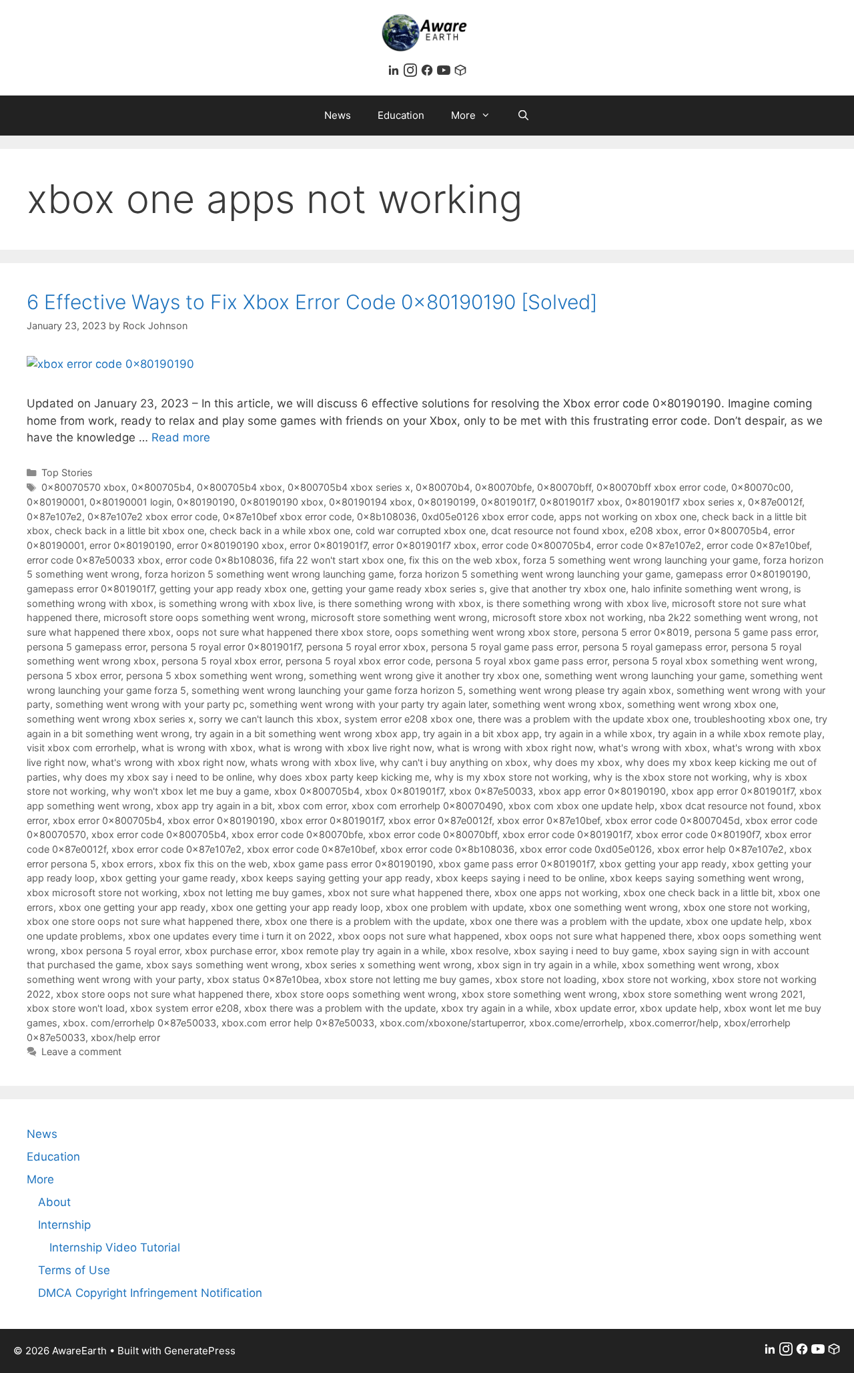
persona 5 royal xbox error (220, 660)
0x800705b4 (161, 487)
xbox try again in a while (495, 1008)
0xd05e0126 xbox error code (488, 516)
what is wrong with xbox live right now (345, 747)
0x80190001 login (130, 502)
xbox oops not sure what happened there (598, 936)
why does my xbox (576, 762)
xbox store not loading (545, 979)
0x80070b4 (443, 487)
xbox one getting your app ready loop (295, 907)
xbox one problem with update (455, 907)
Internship (64, 1224)
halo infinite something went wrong (710, 588)
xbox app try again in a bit (214, 805)
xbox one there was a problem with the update (575, 921)
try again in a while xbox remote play (740, 733)
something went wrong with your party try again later (368, 704)
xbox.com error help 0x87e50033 (298, 1022)
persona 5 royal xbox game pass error (521, 660)
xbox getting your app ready (663, 863)
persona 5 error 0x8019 (635, 632)
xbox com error (312, 805)
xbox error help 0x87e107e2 (720, 849)
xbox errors (127, 863)
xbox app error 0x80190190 (602, 791)
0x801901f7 (507, 502)
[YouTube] (445, 72)
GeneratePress (200, 1350)
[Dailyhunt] (460, 72)
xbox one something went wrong (603, 907)
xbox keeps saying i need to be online (520, 878)
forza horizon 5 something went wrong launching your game (535, 574)
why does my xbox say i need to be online (157, 777)
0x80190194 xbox (370, 502)
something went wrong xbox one (701, 704)
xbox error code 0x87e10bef (311, 849)
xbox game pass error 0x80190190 (353, 863)
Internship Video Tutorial (114, 1247)
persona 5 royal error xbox (366, 646)
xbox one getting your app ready (132, 907)
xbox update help (679, 1008)
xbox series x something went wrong (388, 964)
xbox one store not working (745, 907)
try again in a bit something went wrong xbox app (306, 733)
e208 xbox (654, 530)
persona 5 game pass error (755, 632)
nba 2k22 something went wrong (723, 617)
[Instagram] (412, 72)
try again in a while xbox (598, 733)
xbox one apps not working (556, 892)
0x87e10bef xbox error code (287, 516)
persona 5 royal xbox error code (358, 660)
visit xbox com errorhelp (81, 747)
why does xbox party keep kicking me (343, 777)
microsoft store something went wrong (399, 617)
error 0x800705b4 (726, 530)
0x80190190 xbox (282, 502)
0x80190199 (447, 502)
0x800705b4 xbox (239, 487)
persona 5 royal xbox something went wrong (713, 660)
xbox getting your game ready (168, 878)
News (337, 115)
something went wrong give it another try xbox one (424, 675)
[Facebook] (428, 72)
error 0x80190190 (130, 545)
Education (401, 115)
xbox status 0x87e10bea (263, 979)
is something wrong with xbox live (236, 603)
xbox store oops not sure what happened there (163, 994)
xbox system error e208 (184, 1008)
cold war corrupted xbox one (421, 530)
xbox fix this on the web (213, 863)
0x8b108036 (386, 516)
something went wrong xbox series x (110, 719)
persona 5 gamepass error (86, 646)
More (463, 115)
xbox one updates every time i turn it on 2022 (230, 936)
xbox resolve (479, 950)
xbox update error (594, 1008)
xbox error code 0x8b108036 (447, 849)
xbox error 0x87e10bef (548, 820)
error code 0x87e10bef (758, 545)
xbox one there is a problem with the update (364, 921)
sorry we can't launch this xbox (269, 719)
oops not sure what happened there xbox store (283, 632)
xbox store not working (654, 979)
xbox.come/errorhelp (576, 1022)
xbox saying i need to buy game (585, 950)
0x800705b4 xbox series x (349, 487)
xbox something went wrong (686, 964)
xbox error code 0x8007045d (672, 820)
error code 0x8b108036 (219, 560)
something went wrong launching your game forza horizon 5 (327, 690)
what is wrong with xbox (197, 747)
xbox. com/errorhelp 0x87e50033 (139, 1022)
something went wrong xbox (557, 704)
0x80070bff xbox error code (661, 487)
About (54, 1202)
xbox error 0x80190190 (221, 820)
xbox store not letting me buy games (407, 979)
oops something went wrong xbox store (485, 632)
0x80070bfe (503, 487)
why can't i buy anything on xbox (454, 762)
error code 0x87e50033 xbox (93, 560)
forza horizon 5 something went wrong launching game (269, 574)
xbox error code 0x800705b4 (158, 834)
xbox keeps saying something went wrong (705, 878)
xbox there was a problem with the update (340, 1008)
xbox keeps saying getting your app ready (335, 878)
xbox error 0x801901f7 (331, 820)
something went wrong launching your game (644, 675)
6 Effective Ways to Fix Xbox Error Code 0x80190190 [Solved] (312, 302)
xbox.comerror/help (674, 1022)
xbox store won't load (76, 1008)
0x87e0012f (775, 502)
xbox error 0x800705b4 (107, 820)
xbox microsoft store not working (102, 892)
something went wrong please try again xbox (569, 690)
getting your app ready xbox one (232, 588)
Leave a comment (81, 1051)
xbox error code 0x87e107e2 (176, 849)
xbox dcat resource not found (726, 805)
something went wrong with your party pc (149, 704)
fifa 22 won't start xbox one (342, 560)
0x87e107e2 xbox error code (152, 516)
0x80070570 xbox (83, 487)
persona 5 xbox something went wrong (215, 675)
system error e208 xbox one (408, 719)
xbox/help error (125, 1037)
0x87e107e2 (54, 516)
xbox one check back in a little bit (698, 892)
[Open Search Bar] (523, 115)
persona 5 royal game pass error (504, 646)
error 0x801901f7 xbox (424, 545)
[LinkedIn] (395, 72)
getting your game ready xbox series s (398, 588)
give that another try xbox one (558, 588)
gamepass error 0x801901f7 (90, 588)
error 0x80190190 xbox (230, 545)
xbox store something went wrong (539, 994)
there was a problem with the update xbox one (583, 719)
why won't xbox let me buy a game (190, 791)
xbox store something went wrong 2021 (712, 994)
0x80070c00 (761, 487)
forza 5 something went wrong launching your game (640, 560)
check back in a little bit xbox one (129, 530)
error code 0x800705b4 (536, 545)
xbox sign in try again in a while (546, 964)
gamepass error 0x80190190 (742, 574)
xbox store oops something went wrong (365, 994)
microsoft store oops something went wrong (204, 617)
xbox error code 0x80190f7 (697, 834)
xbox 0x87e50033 (491, 791)
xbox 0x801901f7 (404, 791)
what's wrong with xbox (652, 747)
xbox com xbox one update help (581, 805)
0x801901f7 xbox (580, 502)
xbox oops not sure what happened (418, 936)
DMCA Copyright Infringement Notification (150, 1293)
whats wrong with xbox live (312, 762)
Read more (180, 437)
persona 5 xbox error (74, 675)
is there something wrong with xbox (399, 603)
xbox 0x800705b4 (317, 791)
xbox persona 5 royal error (120, 950)
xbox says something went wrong (223, 964)
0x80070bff (564, 487)
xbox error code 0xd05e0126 (586, 849)
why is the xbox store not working (670, 777)
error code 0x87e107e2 (648, 545)
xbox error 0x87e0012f (440, 820)
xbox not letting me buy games (252, 892)
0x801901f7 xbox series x (684, 502)
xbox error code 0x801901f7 (566, 834)
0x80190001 (55, 502)
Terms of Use (74, 1270)
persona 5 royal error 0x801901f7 (226, 646)
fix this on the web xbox (463, 560)
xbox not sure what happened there (408, 892)
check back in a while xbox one (279, 530)
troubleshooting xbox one (752, 719)
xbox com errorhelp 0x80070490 (427, 805)
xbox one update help (735, 921)
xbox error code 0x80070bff (432, 834)
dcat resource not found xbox (557, 530)
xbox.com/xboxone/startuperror (452, 1022)
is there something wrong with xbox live (576, 603)
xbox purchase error (230, 950)
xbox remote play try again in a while (363, 950)
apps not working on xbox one (628, 516)
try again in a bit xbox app (481, 733)
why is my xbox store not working (511, 777)
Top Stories (67, 472)
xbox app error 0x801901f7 (732, 791)
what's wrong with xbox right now (168, 762)
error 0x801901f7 (328, 545)
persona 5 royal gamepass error (654, 646)
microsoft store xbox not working (567, 617)
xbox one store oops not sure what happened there (143, 921)
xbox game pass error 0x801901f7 (516, 863)
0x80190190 (206, 502)
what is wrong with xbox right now (515, 747)
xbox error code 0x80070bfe (297, 834)
